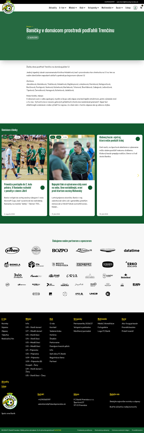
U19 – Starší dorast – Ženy (34, 370)
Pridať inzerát (128, 331)
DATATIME (57, 430)
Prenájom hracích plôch (59, 346)
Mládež (28, 319)
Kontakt (53, 327)
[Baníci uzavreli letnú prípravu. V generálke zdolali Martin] (119, 175)
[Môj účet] (135, 8)
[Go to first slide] (138, 175)
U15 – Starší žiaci (32, 335)
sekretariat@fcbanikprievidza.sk (127, 2)
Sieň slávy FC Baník (58, 353)
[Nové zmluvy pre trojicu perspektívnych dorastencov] (72, 175)
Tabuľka (5, 335)
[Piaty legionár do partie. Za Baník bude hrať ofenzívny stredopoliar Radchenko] (24, 175)
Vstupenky (78, 319)
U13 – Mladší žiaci (33, 342)
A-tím (17, 137)
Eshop (4, 386)
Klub (5, 137)
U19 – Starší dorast (33, 327)
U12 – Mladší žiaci (33, 346)
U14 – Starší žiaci (33, 338)
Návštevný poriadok (82, 331)
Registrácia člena (57, 357)
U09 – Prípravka (32, 357)
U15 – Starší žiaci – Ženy (36, 375)
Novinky (5, 323)
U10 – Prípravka (32, 353)
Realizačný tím (8, 338)
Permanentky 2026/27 (83, 323)
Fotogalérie (103, 327)
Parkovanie (54, 342)
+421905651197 (109, 2)
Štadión (53, 338)
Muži (11, 137)
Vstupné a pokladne (82, 327)
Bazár (124, 319)
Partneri (53, 361)
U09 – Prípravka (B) (34, 361)
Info (27, 323)
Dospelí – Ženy (32, 365)
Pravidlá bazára (128, 327)
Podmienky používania (84, 430)
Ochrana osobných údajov (120, 430)
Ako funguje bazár (130, 323)
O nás (52, 323)
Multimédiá (102, 319)
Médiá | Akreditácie (106, 323)
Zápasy (5, 331)
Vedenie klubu (55, 331)
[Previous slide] (5, 175)
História (53, 335)
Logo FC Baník (104, 331)
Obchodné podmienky (102, 430)
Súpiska (5, 327)
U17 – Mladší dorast (34, 331)
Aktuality (5, 381)
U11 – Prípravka (32, 350)
